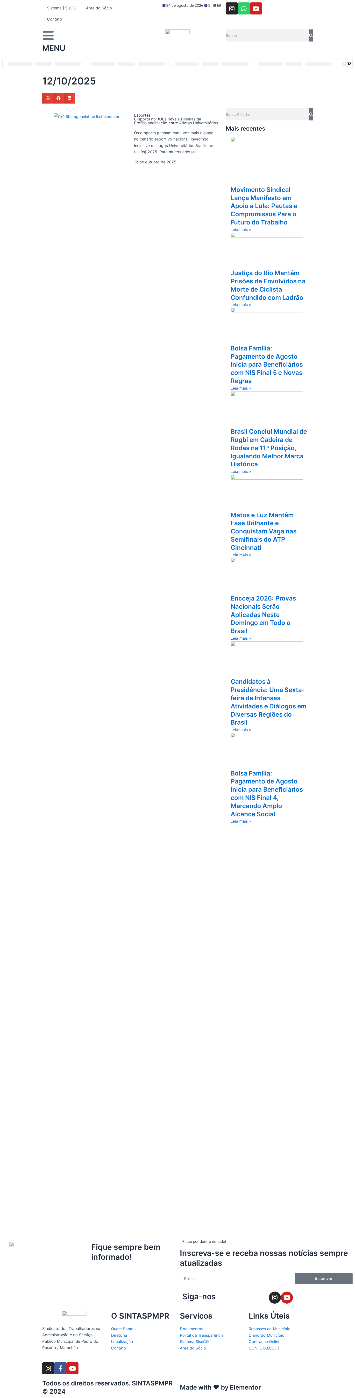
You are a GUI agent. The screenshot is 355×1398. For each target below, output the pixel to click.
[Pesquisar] (311, 35)
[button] (47, 98)
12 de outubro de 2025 (155, 162)
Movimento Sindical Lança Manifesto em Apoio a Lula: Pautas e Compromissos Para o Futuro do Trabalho (264, 206)
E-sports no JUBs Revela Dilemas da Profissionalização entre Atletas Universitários (176, 121)
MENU (53, 48)
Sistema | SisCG (61, 8)
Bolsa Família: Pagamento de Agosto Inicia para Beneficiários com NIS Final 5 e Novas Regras (267, 364)
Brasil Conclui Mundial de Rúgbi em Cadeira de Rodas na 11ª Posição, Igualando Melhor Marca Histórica (269, 448)
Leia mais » (241, 229)
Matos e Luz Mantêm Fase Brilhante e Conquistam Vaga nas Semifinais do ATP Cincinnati (264, 531)
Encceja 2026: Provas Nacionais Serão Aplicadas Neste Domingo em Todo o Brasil (263, 614)
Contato (54, 19)
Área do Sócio (99, 8)
